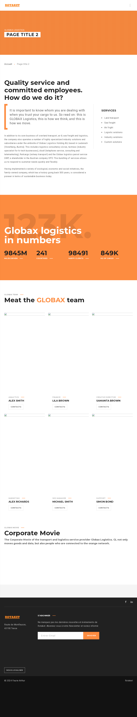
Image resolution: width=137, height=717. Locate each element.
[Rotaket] (12, 5)
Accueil (8, 64)
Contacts (16, 407)
